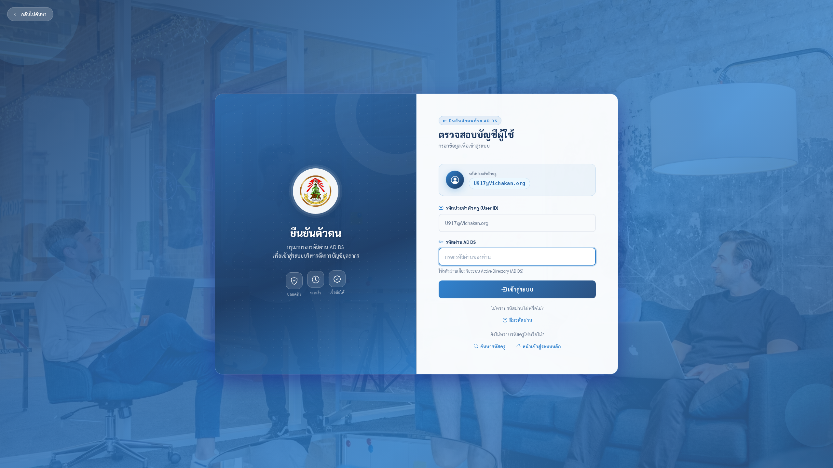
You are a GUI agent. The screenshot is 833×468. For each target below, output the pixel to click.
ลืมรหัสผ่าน (520, 320)
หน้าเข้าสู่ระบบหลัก (542, 346)
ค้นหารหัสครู (493, 346)
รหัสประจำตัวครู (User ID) (471, 208)
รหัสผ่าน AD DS (460, 242)
